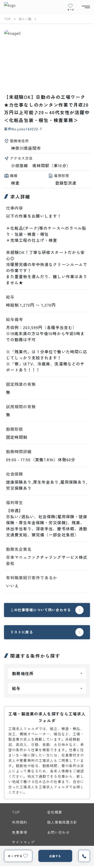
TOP (7, 19)
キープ (70, 9)
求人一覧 (25, 19)
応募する (55, 856)
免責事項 (19, 832)
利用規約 (19, 822)
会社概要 (54, 812)
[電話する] (84, 856)
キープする (15, 856)
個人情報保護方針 (62, 822)
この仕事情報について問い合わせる (40, 609)
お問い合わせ (58, 832)
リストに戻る (21, 631)
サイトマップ (23, 842)
